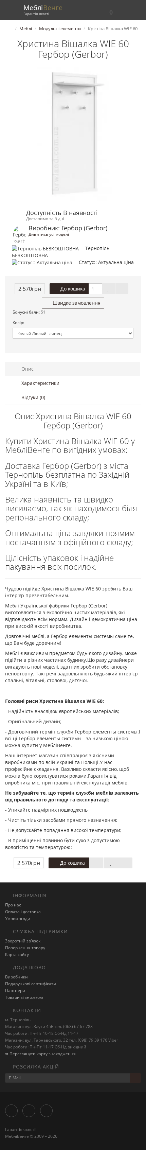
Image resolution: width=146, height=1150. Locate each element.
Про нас (13, 905)
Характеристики (39, 383)
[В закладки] (108, 288)
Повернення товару (25, 948)
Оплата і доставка (23, 912)
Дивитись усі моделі (49, 234)
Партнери (15, 990)
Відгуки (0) (32, 397)
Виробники (16, 977)
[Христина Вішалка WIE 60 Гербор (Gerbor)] (73, 135)
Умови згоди (17, 918)
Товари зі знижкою (24, 997)
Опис (27, 369)
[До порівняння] (121, 288)
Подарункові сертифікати (30, 984)
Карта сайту (17, 954)
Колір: (18, 322)
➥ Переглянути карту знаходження (40, 1054)
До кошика (72, 288)
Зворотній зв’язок (22, 941)
